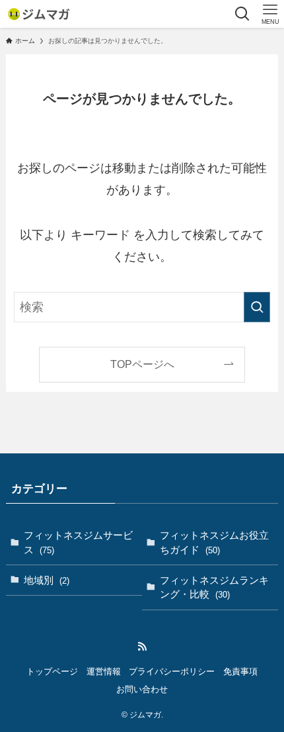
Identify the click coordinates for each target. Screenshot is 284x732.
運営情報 (104, 671)
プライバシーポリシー (172, 671)
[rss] (142, 647)
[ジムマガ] (38, 14)
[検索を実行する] (257, 307)
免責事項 (240, 671)
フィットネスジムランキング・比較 (214, 587)
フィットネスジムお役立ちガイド (214, 542)
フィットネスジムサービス (78, 542)
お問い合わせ (142, 689)
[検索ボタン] (242, 14)
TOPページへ (142, 364)
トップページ (52, 671)
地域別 (46, 580)
